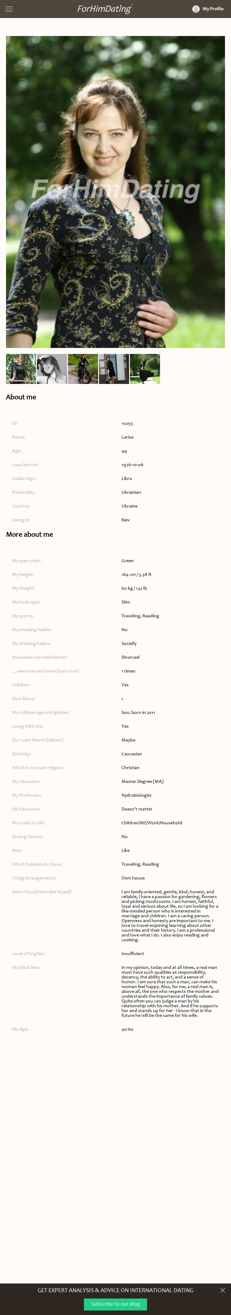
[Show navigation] (9, 9)
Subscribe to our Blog (115, 1304)
